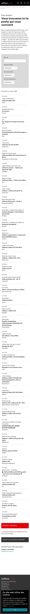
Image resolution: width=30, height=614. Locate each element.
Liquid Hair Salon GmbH (8, 365)
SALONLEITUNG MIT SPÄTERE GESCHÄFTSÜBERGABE (11, 427)
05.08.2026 (4, 264)
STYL (3, 120)
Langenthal (5, 281)
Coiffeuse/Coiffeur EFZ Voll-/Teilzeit (12, 392)
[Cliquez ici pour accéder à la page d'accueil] (6, 3)
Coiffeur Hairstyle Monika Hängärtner (12, 493)
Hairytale (4, 449)
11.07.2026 (4, 409)
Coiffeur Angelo (6, 189)
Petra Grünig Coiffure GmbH (9, 514)
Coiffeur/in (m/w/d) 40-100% (10, 145)
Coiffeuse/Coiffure (7, 300)
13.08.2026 (4, 163)
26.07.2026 (4, 331)
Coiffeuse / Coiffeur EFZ (9, 311)
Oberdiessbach (6, 327)
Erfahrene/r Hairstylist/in (9, 224)
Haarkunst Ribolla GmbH (8, 411)
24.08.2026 (4, 106)
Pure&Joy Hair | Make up (8, 355)
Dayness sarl (5, 233)
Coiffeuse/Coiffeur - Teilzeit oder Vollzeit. (14, 180)
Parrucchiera (5, 111)
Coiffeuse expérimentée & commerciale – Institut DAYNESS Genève (14, 236)
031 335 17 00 (5, 588)
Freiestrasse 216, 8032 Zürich (10, 159)
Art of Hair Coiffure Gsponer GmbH (11, 277)
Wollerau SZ (5, 260)
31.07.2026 (4, 296)
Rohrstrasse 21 (6, 383)
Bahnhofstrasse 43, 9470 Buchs (10, 405)
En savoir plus (10, 606)
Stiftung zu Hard (6, 309)
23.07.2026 (4, 342)
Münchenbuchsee (7, 291)
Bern (3, 182)
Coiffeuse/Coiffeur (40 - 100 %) (11, 279)
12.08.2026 (4, 176)
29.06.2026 (4, 480)
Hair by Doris (5, 390)
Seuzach (4, 337)
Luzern (4, 302)
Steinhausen (5, 146)
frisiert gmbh (5, 319)
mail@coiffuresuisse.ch (6, 589)
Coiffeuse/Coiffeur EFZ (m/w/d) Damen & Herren (14, 156)
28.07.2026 (4, 317)
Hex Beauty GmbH (7, 266)
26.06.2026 (4, 501)
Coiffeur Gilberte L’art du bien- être (11, 166)
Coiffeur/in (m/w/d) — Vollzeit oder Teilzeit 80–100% (12, 168)
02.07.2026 (4, 457)
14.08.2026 (4, 151)
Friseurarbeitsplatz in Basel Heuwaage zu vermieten (14, 133)
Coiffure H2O (5, 143)
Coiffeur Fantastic (6, 334)
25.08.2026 (4, 96)
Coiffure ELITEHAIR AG (8, 98)
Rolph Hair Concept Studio (9, 153)
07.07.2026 (4, 419)
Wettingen (5, 476)
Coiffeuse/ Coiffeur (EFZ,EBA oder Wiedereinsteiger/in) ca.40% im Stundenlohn (12, 380)
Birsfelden (4, 312)
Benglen (4, 453)
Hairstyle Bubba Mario (8, 109)
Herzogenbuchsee (7, 497)
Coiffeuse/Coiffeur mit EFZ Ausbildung (13, 357)
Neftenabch (5, 192)
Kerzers (4, 507)
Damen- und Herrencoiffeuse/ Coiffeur (13, 289)
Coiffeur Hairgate (6, 376)
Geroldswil (4, 429)
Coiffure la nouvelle (7, 459)
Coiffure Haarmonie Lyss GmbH (10, 482)
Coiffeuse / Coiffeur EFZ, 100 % (11, 258)
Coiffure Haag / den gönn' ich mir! (11, 344)
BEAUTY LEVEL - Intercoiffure (9, 470)
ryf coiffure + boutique (8, 503)
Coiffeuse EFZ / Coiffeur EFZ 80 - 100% (13, 403)
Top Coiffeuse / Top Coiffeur (10, 335)
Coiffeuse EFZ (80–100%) (9, 505)
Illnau (3, 249)
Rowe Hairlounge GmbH (8, 199)
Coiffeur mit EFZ (7, 268)
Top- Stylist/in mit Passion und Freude (13, 121)
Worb (3, 102)
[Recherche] (25, 3)
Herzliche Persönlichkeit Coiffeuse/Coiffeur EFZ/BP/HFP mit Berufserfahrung (12, 323)
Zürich (3, 270)
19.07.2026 (4, 373)
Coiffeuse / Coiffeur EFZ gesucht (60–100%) (13, 439)
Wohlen (4, 415)
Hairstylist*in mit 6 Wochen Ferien (12, 367)
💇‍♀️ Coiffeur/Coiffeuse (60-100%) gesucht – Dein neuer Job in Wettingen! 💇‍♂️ (14, 473)
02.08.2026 (4, 274)
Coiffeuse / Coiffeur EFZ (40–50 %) (12, 191)
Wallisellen (4, 171)
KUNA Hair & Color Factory (9, 256)
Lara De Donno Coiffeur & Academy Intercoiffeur (11, 423)
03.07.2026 (4, 434)
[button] (18, 3)
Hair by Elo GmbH (6, 130)
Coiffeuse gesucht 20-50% (9, 451)
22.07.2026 (4, 352)
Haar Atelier (5, 287)
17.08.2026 (4, 140)
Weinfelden (5, 348)
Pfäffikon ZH (5, 442)
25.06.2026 (4, 511)
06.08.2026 (4, 253)
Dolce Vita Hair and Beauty (9, 436)
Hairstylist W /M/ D (7, 346)
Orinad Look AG (6, 401)
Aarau (3, 123)
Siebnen (4, 394)
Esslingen (4, 358)
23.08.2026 (4, 117)
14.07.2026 (4, 398)
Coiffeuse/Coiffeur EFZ (8, 100)
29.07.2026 (4, 306)
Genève (4, 239)
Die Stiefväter (5, 298)
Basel (3, 136)
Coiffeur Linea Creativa (8, 245)
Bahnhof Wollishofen (7, 203)
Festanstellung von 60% (9, 516)
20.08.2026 (4, 128)
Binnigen (4, 216)
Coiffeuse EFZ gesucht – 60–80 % (12, 201)
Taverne (4, 113)
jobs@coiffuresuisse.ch (7, 551)
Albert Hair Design (6, 178)
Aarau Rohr (5, 518)
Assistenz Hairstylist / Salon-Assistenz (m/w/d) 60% (13, 213)
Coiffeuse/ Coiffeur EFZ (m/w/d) (11, 413)
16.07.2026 (4, 388)
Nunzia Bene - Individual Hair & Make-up (13, 210)
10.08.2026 (4, 197)
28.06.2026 (4, 490)
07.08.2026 (4, 243)
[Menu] (28, 3)
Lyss (3, 486)
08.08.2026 (4, 230)
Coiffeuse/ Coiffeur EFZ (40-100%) (12, 247)
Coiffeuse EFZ (6, 461)
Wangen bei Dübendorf (8, 463)
